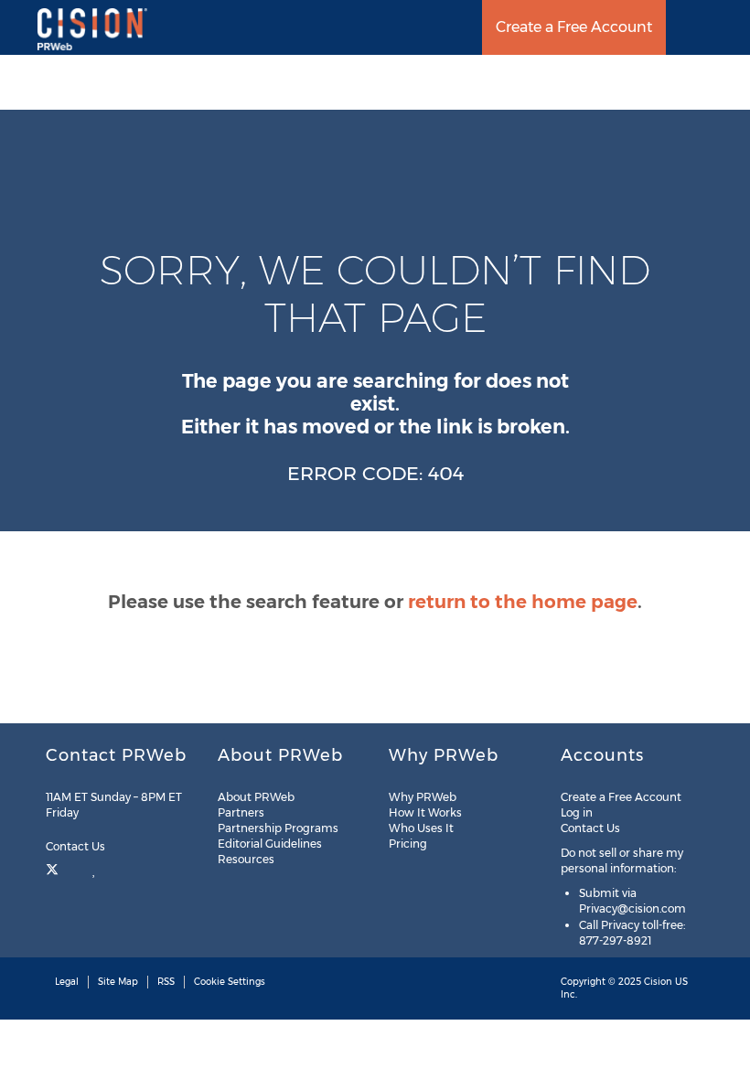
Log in (577, 812)
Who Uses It (421, 828)
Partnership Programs (278, 828)
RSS (166, 982)
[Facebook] (75, 868)
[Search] (729, 27)
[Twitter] (54, 868)
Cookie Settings (229, 982)
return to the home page (523, 602)
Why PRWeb (422, 797)
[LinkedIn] (95, 868)
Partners (241, 812)
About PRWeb (256, 797)
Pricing (408, 843)
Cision (658, 982)
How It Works (425, 812)
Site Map (118, 982)
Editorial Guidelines (270, 843)
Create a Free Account (574, 27)
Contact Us (77, 846)
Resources (246, 859)
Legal (67, 982)
